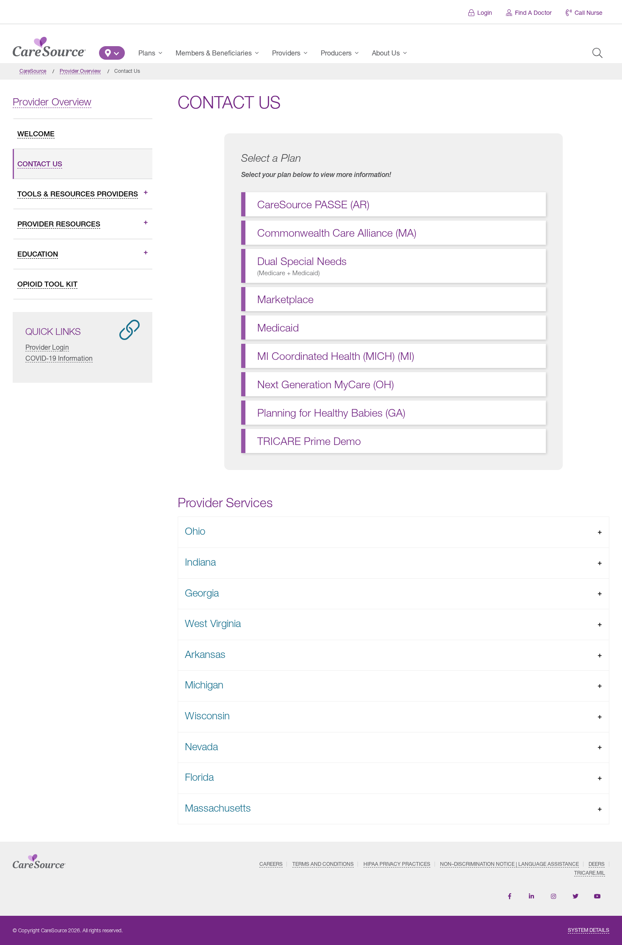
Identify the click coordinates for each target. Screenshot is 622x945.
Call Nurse (589, 12)
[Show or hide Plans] (163, 53)
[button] (112, 53)
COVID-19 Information (59, 358)
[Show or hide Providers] (308, 53)
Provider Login (47, 347)
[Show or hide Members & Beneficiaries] (259, 53)
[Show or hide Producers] (359, 53)
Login (484, 12)
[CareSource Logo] (49, 44)
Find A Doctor (533, 12)
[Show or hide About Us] (407, 53)
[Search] (597, 53)
